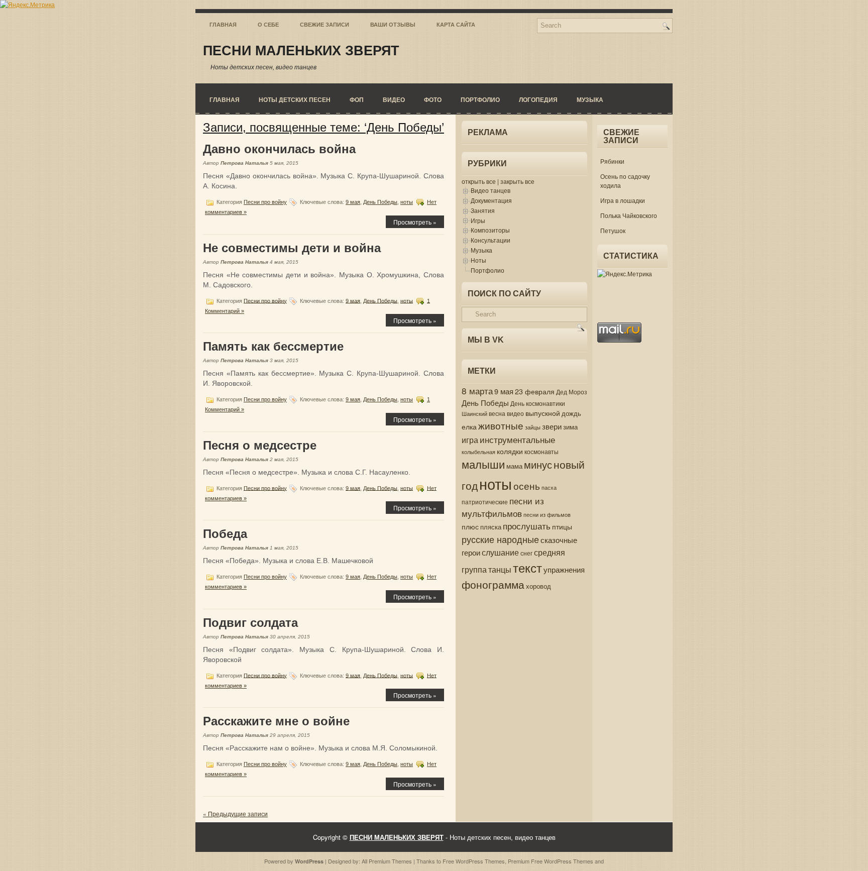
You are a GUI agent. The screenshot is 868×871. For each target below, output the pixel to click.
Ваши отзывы (392, 25)
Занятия (483, 210)
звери (552, 426)
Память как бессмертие (273, 346)
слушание (500, 552)
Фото (433, 99)
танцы (499, 569)
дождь (571, 413)
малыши (483, 464)
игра (470, 440)
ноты (406, 202)
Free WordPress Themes (474, 861)
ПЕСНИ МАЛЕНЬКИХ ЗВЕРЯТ (301, 50)
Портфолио (480, 99)
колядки (510, 451)
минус (538, 464)
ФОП (357, 99)
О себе (268, 25)
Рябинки (612, 161)
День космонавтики (537, 403)
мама (514, 466)
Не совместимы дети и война (292, 248)
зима (570, 426)
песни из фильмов (547, 514)
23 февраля (535, 391)
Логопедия (538, 99)
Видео (394, 99)
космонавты (541, 452)
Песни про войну (265, 202)
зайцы (532, 427)
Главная (223, 25)
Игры (478, 220)
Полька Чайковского (628, 215)
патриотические (485, 501)
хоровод (538, 586)
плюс (470, 526)
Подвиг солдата (250, 622)
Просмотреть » (415, 221)
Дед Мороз (571, 392)
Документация (491, 200)
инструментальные (517, 439)
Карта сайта (456, 25)
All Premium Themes (387, 861)
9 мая (353, 202)
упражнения (564, 569)
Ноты (478, 260)
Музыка (590, 99)
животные (500, 425)
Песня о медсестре (259, 445)
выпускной (542, 413)
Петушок (612, 230)
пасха (549, 487)
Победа (225, 533)
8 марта (477, 390)
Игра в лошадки (622, 200)
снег (526, 553)
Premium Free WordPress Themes (550, 861)
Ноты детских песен (295, 99)
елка (469, 426)
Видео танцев (490, 190)
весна (497, 413)
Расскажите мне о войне (276, 721)
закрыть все (517, 181)
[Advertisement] (627, 511)
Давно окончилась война (279, 149)
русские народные (500, 539)
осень (526, 485)
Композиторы (490, 230)
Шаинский (474, 413)
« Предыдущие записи (235, 813)
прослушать (527, 526)
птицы (562, 526)
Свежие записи (324, 25)
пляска (490, 526)
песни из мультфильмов (503, 507)
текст (527, 567)
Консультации (490, 240)
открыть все (479, 181)
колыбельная (478, 452)
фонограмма (493, 584)
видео (515, 413)
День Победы (380, 202)
